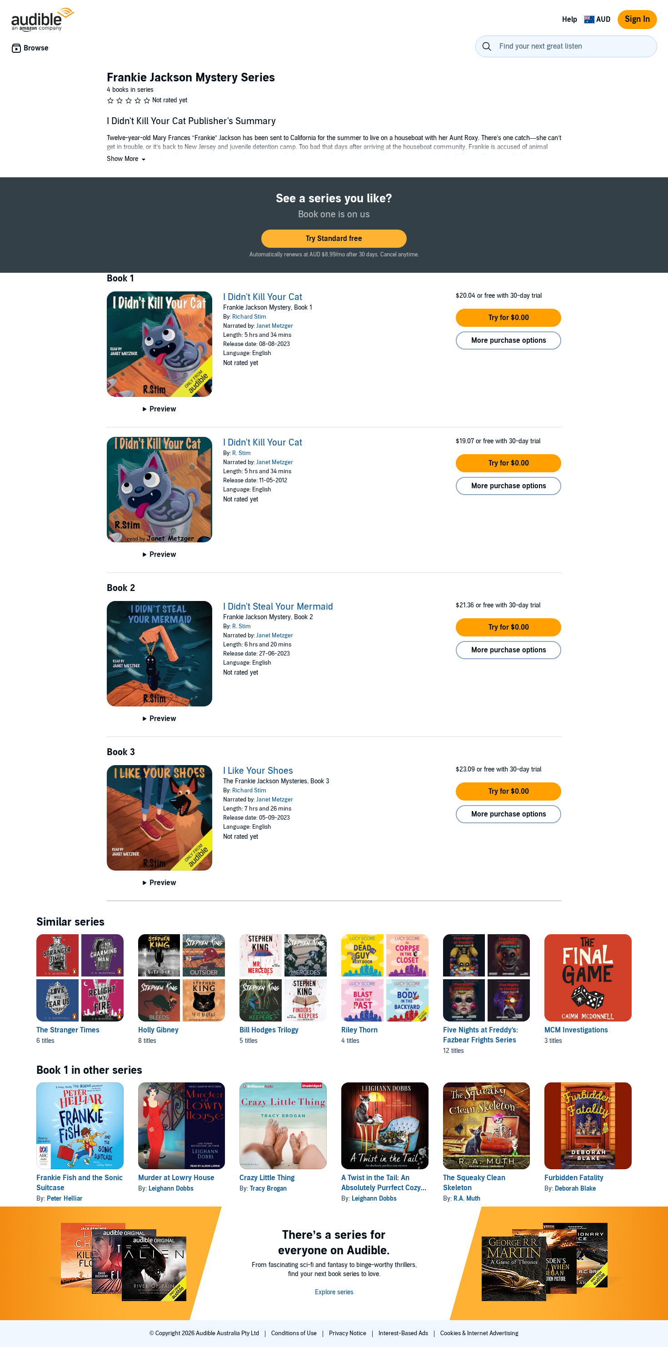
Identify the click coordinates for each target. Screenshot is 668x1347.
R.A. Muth (467, 1198)
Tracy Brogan (268, 1188)
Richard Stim (249, 316)
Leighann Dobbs (171, 1188)
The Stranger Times (68, 1030)
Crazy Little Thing (266, 1177)
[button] (127, 159)
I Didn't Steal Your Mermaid (278, 606)
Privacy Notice (348, 1333)
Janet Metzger (274, 326)
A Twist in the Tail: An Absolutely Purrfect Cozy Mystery (381, 1187)
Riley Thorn (359, 1030)
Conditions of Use (294, 1333)
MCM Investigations (576, 1030)
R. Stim (241, 453)
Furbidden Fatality (573, 1177)
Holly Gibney (158, 1030)
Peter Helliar (65, 1198)
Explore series (334, 1292)
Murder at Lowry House (176, 1177)
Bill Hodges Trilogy (269, 1030)
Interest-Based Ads (404, 1333)
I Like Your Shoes (258, 771)
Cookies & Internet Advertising (479, 1333)
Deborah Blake (575, 1188)
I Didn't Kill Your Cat (262, 297)
